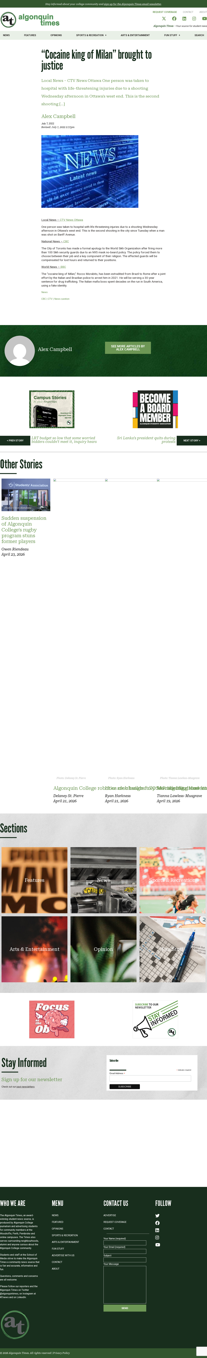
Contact (188, 12)
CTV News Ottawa (71, 220)
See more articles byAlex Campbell (128, 347)
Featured (57, 1222)
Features (30, 35)
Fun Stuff (170, 35)
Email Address (117, 1073)
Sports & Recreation (90, 35)
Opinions (56, 35)
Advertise (110, 1215)
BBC (63, 267)
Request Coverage (165, 12)
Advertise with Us (63, 1255)
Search (199, 35)
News (6, 35)
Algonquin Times (164, 26)
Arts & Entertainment (135, 35)
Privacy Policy (61, 1353)
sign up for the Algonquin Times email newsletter (132, 4)
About (203, 12)
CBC (66, 241)
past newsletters (26, 1086)
